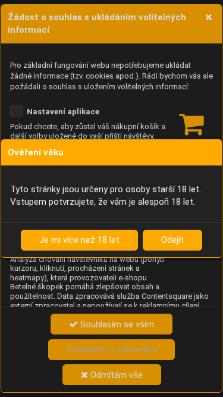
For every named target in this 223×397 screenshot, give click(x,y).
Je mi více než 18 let (79, 240)
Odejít (172, 240)
